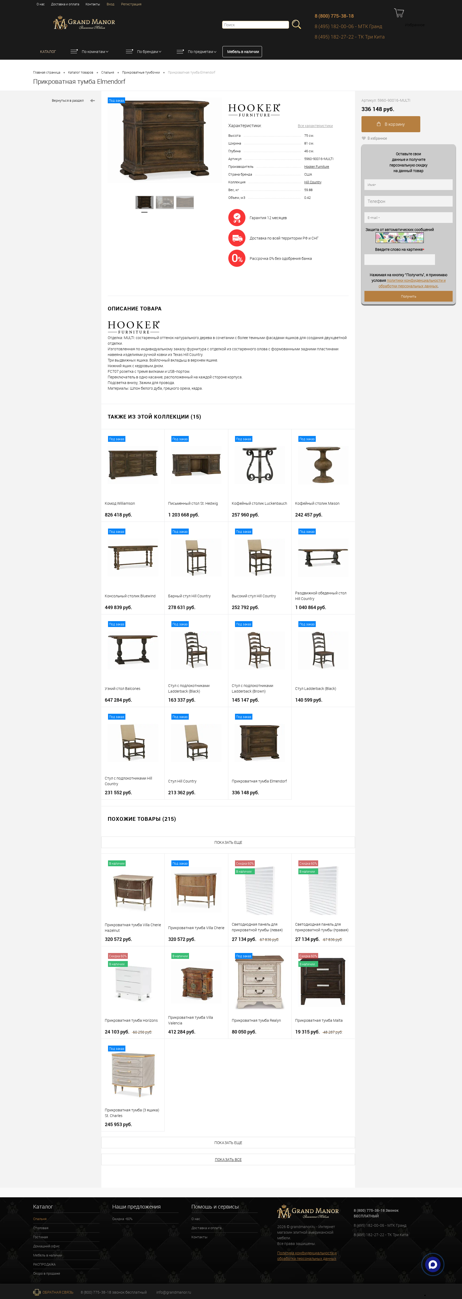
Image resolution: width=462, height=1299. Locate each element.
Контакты (93, 4)
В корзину (394, 124)
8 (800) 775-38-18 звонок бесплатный (114, 1292)
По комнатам (93, 51)
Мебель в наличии (243, 51)
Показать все (228, 1159)
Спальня (107, 72)
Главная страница (46, 72)
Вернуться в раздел (68, 100)
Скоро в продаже (46, 1273)
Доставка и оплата (65, 4)
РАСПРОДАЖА (44, 1264)
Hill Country (312, 182)
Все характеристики (315, 125)
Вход (110, 4)
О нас (41, 4)
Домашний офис (46, 1246)
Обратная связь (58, 1292)
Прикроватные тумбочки (141, 72)
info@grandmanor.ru (173, 1292)
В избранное (377, 138)
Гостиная (40, 1237)
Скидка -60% (122, 1218)
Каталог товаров (80, 72)
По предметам (200, 51)
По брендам (147, 51)
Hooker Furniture (316, 166)
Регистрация (131, 4)
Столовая (40, 1227)
